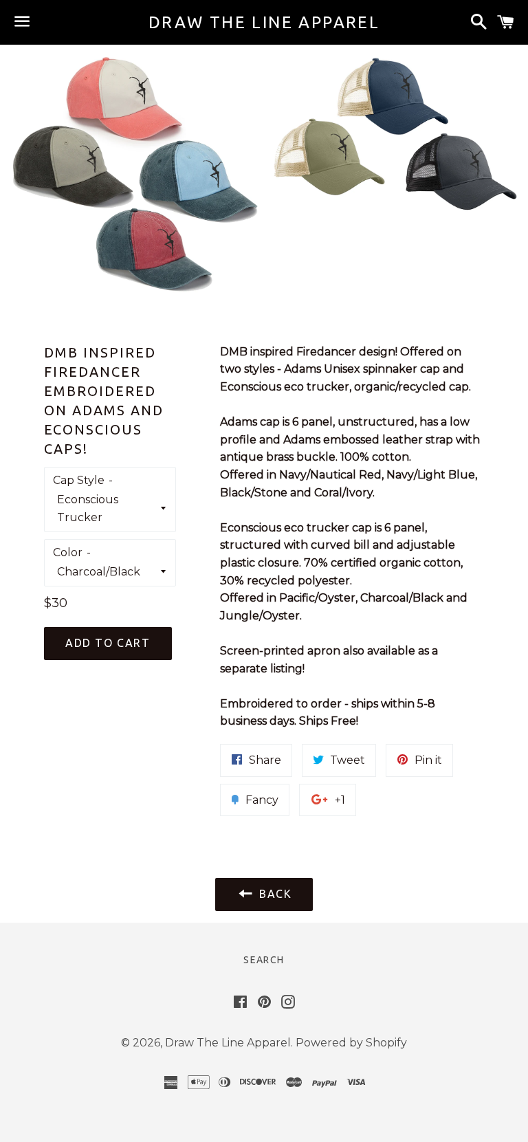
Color (67, 552)
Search (263, 959)
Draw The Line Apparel (264, 22)
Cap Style (78, 480)
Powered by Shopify (351, 1042)
